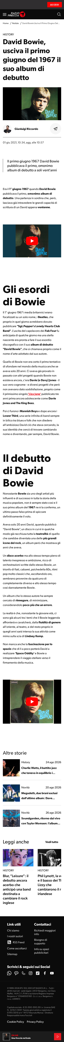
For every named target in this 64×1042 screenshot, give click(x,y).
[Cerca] (59, 14)
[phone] (23, 973)
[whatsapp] (9, 973)
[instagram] (30, 973)
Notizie (15, 23)
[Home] (16, 14)
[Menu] (4, 14)
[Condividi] (55, 128)
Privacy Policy (35, 1021)
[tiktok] (38, 973)
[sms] (16, 973)
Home (6, 23)
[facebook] (45, 973)
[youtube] (52, 973)
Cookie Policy (15, 1021)
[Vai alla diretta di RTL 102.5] (57, 1036)
